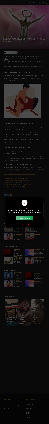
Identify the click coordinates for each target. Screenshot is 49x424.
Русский (26, 224)
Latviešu (19, 224)
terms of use (26, 214)
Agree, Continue (24, 218)
